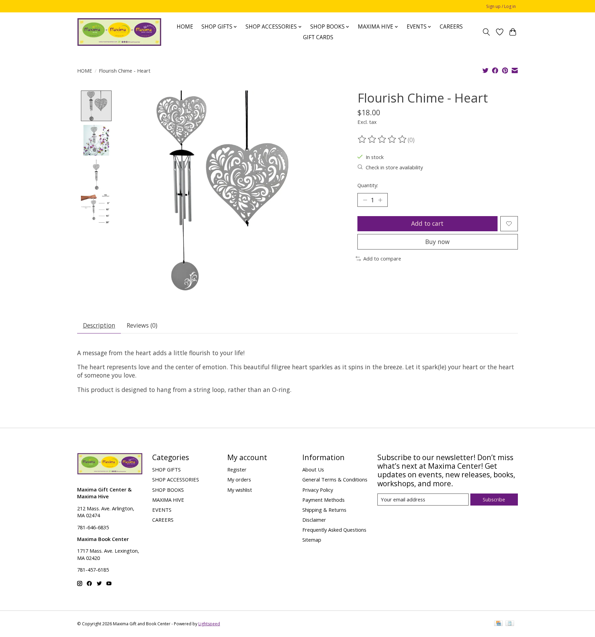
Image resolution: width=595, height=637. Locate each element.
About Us (313, 469)
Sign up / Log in (501, 6)
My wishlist (239, 489)
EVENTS (161, 509)
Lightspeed (209, 624)
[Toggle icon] (486, 32)
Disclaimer (314, 519)
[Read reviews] (382, 139)
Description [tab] (99, 325)
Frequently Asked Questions (334, 529)
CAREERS (451, 26)
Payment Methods (323, 499)
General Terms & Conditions (334, 479)
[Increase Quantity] (380, 200)
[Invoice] (509, 623)
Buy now (437, 241)
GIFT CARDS (318, 37)
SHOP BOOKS (168, 489)
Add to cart (427, 223)
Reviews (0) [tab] (142, 325)
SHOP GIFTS (166, 469)
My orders (239, 479)
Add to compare (382, 258)
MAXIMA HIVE (168, 499)
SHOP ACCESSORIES (175, 479)
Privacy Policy (317, 489)
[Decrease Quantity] (365, 200)
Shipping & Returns (324, 509)
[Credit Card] (498, 623)
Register (237, 469)
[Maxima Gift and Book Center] (119, 32)
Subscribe (494, 499)
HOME (185, 26)
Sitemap (311, 539)
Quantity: (367, 185)
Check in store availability (394, 167)
